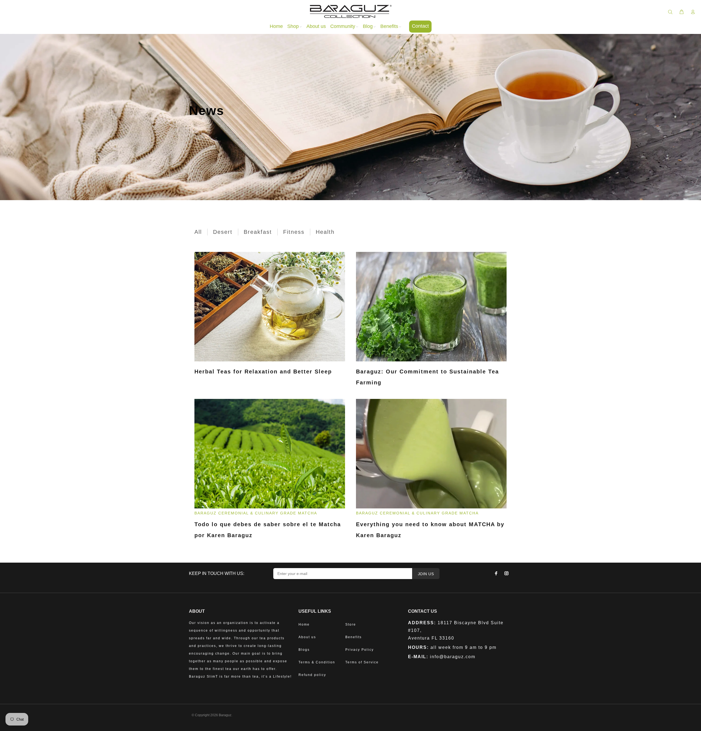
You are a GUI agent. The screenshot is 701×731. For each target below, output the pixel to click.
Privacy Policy (359, 650)
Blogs (304, 650)
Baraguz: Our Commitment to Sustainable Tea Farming (427, 377)
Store (350, 624)
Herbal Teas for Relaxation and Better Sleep (263, 372)
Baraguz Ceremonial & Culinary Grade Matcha (255, 513)
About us (307, 637)
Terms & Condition (316, 662)
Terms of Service (362, 662)
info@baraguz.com (452, 656)
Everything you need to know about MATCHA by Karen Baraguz (430, 529)
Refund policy (312, 675)
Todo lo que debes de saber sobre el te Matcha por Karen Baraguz (267, 529)
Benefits (353, 637)
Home (304, 624)
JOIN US (426, 574)
